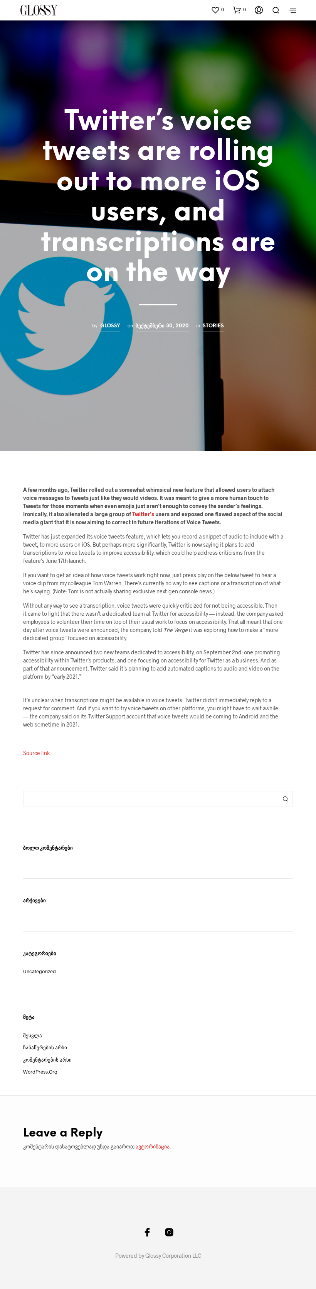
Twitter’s (143, 514)
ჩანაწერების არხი (45, 1047)
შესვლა (32, 1035)
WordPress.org (40, 1072)
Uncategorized (39, 971)
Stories (213, 326)
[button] (217, 10)
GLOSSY (110, 326)
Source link (36, 753)
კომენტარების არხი (47, 1060)
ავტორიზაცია (153, 1146)
